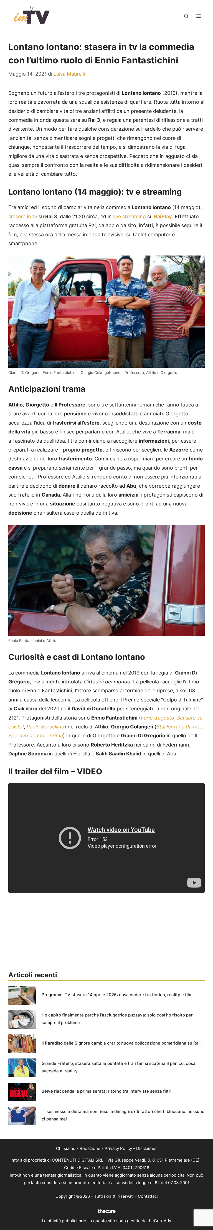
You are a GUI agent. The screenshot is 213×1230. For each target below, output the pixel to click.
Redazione (90, 1148)
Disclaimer (146, 1148)
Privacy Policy (118, 1148)
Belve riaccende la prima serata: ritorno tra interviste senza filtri (106, 1091)
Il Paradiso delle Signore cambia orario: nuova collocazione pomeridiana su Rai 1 (122, 1043)
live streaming (129, 216)
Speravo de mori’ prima (35, 735)
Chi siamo (65, 1148)
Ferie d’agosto (157, 718)
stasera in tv (22, 216)
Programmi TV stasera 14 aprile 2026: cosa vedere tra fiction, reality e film (117, 994)
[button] (186, 16)
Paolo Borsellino (45, 727)
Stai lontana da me (178, 727)
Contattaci (148, 1196)
